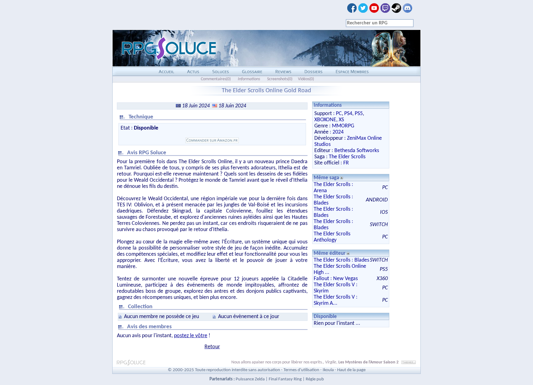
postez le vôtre (190, 336)
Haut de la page (351, 370)
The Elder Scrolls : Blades (341, 260)
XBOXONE (325, 120)
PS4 (348, 114)
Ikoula (328, 370)
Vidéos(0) (306, 79)
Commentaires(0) (216, 79)
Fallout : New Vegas (336, 279)
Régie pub (315, 379)
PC (339, 114)
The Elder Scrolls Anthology (332, 237)
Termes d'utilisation (301, 370)
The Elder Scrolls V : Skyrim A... (335, 300)
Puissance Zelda (250, 379)
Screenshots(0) (279, 79)
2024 (338, 132)
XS (341, 120)
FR (346, 163)
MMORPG (343, 126)
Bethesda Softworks (356, 151)
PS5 (359, 114)
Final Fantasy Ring (285, 379)
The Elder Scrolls (347, 157)
